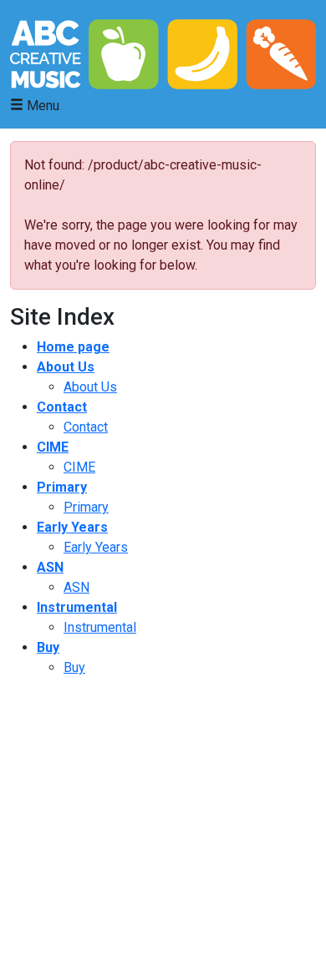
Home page (73, 347)
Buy (48, 647)
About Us (65, 367)
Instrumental (77, 607)
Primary (62, 487)
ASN (50, 567)
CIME (53, 447)
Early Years (72, 527)
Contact (62, 407)
